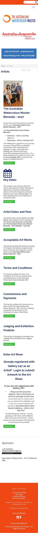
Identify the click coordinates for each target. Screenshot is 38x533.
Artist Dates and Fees (17, 211)
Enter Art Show (13, 354)
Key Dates (9, 179)
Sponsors (8, 443)
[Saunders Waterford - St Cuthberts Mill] (11, 451)
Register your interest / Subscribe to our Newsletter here (19, 503)
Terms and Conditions (17, 268)
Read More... (9, 163)
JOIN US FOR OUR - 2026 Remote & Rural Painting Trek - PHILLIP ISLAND (19, 53)
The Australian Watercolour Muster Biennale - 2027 (16, 112)
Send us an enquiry (19, 488)
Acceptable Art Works (17, 239)
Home (3, 66)
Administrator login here (19, 508)
